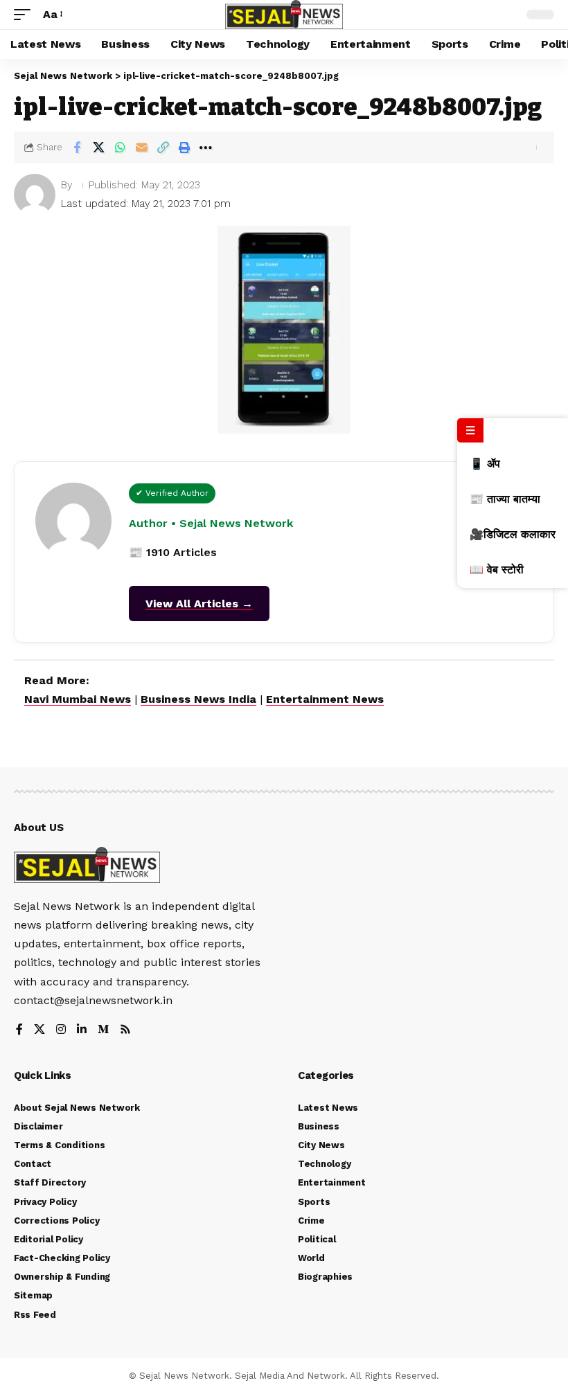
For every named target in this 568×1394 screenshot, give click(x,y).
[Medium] (103, 1030)
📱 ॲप (485, 463)
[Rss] (125, 1030)
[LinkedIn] (82, 1030)
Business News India (198, 699)
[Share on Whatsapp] (120, 147)
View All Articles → (199, 603)
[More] (205, 147)
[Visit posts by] (34, 194)
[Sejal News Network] (284, 14)
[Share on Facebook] (77, 147)
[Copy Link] (162, 147)
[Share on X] (98, 147)
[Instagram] (61, 1030)
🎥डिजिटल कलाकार (513, 534)
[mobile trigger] (25, 14)
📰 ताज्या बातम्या (505, 499)
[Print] (184, 147)
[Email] (141, 147)
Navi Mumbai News (77, 699)
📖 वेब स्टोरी (497, 569)
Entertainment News (325, 699)
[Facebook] (19, 1030)
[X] (39, 1030)
